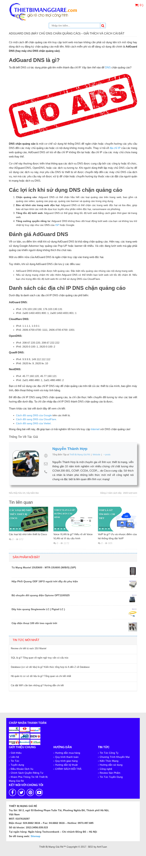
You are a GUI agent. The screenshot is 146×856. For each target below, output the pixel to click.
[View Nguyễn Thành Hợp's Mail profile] (46, 464)
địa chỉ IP (115, 147)
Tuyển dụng (17, 764)
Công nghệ (106, 768)
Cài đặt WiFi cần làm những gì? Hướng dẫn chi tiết (37, 685)
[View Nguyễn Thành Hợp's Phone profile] (46, 472)
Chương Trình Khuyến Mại (115, 756)
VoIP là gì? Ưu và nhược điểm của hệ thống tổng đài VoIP (117, 536)
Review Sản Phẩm (110, 772)
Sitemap (35, 836)
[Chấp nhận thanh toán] (25, 735)
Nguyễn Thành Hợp (69, 449)
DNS (108, 67)
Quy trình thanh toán (67, 756)
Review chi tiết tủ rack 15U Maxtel (28, 648)
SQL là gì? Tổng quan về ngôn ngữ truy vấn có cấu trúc (40, 657)
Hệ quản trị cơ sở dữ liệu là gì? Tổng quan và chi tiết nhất (41, 676)
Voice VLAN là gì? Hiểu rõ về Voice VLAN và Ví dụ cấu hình (73, 536)
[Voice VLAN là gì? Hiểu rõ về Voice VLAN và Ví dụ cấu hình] (73, 518)
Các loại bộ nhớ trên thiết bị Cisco (28, 534)
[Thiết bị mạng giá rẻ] (43, 11)
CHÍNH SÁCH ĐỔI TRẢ (68, 768)
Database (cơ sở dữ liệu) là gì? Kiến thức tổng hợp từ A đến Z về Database (50, 667)
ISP (57, 225)
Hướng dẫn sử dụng (111, 764)
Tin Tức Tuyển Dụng (111, 776)
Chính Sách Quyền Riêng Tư (27, 772)
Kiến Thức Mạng (109, 760)
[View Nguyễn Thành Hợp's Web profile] (46, 456)
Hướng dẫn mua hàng (67, 752)
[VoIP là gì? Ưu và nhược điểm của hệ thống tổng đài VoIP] (117, 518)
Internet (95, 429)
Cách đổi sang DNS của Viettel (33, 423)
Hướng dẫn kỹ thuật (66, 764)
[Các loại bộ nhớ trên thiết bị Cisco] (28, 518)
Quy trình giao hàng (66, 760)
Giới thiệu (16, 752)
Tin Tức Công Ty (109, 752)
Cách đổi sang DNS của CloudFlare (36, 419)
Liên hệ (15, 756)
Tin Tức (15, 760)
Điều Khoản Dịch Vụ (22, 768)
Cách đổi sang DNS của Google (34, 415)
